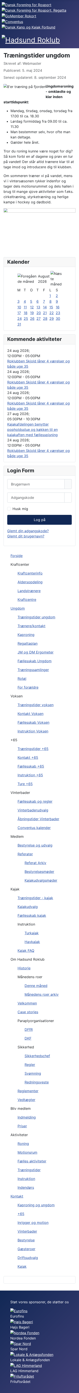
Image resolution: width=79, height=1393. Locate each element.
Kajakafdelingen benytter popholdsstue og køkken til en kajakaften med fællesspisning (32, 429)
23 (58, 313)
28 (45, 318)
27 (38, 318)
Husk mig (20, 509)
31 (19, 324)
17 (19, 313)
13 (38, 307)
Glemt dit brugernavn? (25, 536)
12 (32, 307)
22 (51, 313)
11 (25, 307)
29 (51, 318)
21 (45, 313)
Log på (39, 519)
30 (58, 318)
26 (32, 318)
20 (38, 313)
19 (32, 313)
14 (45, 307)
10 (19, 307)
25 (26, 318)
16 (57, 307)
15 (51, 307)
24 (19, 318)
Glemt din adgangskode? (28, 531)
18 (25, 313)
